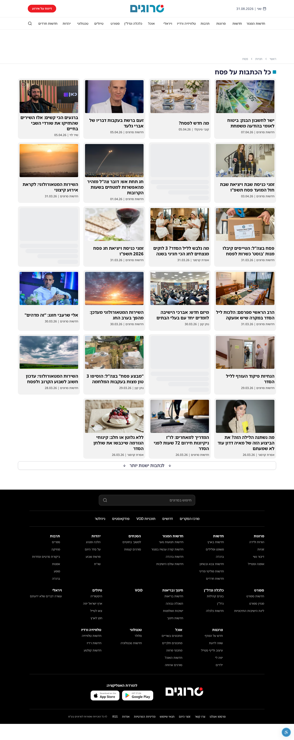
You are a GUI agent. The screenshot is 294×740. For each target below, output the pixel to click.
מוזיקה (55, 549)
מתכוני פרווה (174, 650)
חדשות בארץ (215, 542)
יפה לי (219, 658)
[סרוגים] (184, 691)
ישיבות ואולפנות (173, 611)
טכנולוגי (82, 23)
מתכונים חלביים (172, 643)
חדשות (237, 23)
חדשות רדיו (94, 643)
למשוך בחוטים (131, 542)
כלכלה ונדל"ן (133, 23)
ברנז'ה (220, 557)
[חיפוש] (30, 23)
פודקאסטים (121, 518)
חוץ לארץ (96, 618)
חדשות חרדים (47, 23)
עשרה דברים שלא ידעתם (46, 596)
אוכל (151, 23)
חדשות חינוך (175, 618)
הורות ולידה (256, 542)
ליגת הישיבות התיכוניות (249, 611)
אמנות (56, 564)
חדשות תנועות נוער (171, 542)
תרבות (205, 23)
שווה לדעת (216, 643)
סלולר (138, 636)
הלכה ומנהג (93, 542)
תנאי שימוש (167, 716)
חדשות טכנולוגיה (131, 643)
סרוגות (221, 23)
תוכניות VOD (145, 518)
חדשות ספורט (255, 596)
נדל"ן (220, 603)
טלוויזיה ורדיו (186, 23)
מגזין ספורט (256, 603)
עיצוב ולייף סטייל (212, 650)
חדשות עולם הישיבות (169, 564)
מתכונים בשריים (172, 636)
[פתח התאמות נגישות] (286, 732)
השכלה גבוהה (174, 603)
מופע (57, 571)
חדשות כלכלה (215, 611)
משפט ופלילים (215, 549)
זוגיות (260, 549)
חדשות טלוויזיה (91, 636)
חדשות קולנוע (92, 650)
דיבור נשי (258, 557)
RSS (115, 716)
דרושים (167, 518)
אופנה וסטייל (256, 564)
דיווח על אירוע (42, 8)
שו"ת (97, 564)
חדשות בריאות (173, 596)
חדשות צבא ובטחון (212, 564)
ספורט (115, 23)
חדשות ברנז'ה (174, 557)
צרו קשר (200, 716)
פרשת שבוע (93, 557)
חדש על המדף (214, 636)
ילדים (219, 665)
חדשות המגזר (255, 23)
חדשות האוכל (173, 658)
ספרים (56, 542)
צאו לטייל (96, 611)
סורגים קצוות (132, 549)
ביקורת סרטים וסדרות (46, 557)
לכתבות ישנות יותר (147, 465)
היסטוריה (96, 596)
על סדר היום (93, 549)
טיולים (99, 23)
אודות (126, 716)
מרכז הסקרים (190, 518)
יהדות (67, 23)
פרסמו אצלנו (218, 716)
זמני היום (184, 716)
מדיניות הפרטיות (144, 716)
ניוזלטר (100, 518)
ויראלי (167, 23)
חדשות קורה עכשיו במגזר (167, 549)
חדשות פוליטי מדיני (211, 571)
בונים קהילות (215, 596)
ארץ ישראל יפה (92, 603)
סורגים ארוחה (173, 665)
